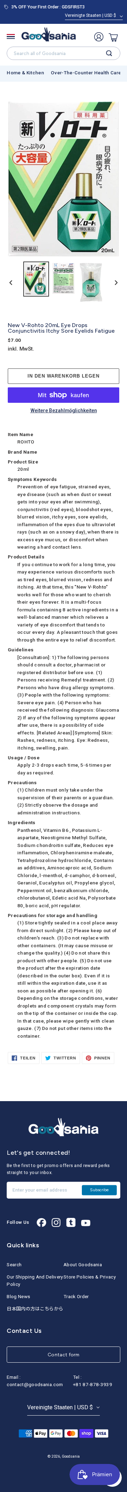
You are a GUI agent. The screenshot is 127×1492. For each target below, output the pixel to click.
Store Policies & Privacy (90, 1277)
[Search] (109, 53)
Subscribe (99, 1189)
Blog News (18, 1296)
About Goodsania (83, 1264)
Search (14, 1264)
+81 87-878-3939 (92, 1384)
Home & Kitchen (25, 72)
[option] (36, 279)
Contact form (63, 1354)
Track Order (76, 1296)
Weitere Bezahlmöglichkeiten (63, 410)
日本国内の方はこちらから (35, 1308)
